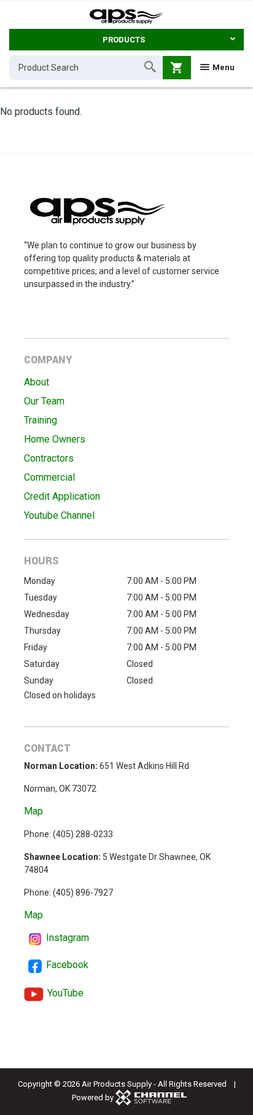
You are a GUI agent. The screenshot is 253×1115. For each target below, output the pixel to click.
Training (40, 420)
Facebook (67, 965)
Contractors (49, 458)
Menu (223, 67)
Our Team (44, 401)
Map (33, 811)
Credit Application (62, 496)
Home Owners (54, 439)
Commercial (49, 477)
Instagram (67, 938)
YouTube (65, 993)
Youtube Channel (59, 515)
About (36, 382)
